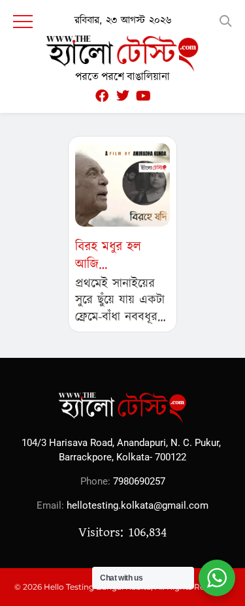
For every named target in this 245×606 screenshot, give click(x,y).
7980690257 (139, 481)
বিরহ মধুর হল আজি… (108, 256)
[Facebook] (101, 96)
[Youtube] (143, 96)
